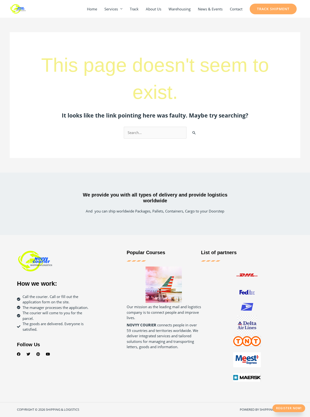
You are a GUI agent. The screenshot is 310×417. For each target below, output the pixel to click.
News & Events (210, 9)
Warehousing (180, 9)
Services (111, 9)
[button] (273, 9)
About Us (153, 9)
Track (134, 9)
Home (92, 9)
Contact (236, 9)
